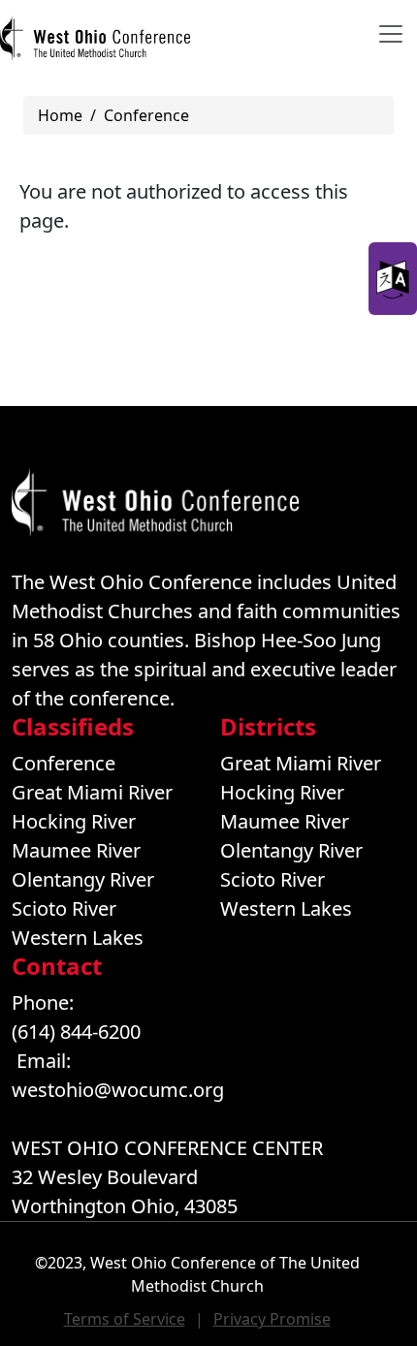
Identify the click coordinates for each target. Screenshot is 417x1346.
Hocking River (74, 821)
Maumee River (76, 850)
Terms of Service (124, 1319)
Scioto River (64, 908)
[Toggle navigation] (391, 34)
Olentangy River (83, 879)
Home (60, 115)
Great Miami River (92, 792)
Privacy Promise (272, 1319)
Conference (146, 115)
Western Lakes (78, 937)
